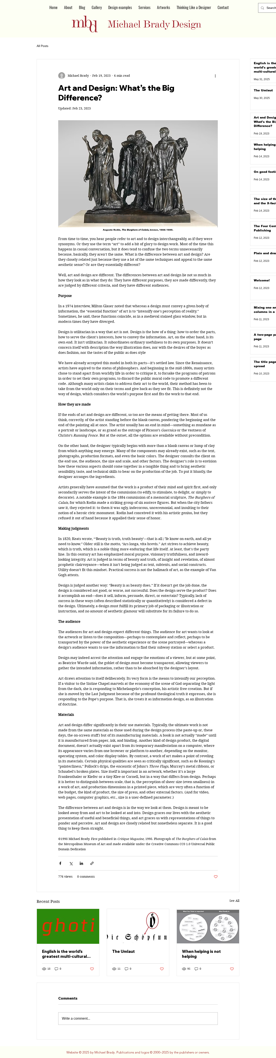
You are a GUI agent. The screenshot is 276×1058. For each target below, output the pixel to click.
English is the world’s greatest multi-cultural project (64, 954)
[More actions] (215, 75)
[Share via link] (92, 863)
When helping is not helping (201, 954)
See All (234, 901)
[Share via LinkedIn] (81, 863)
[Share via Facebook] (60, 863)
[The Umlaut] (138, 926)
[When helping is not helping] (208, 926)
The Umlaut (123, 951)
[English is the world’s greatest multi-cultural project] (68, 926)
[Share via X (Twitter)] (71, 863)
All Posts (42, 46)
